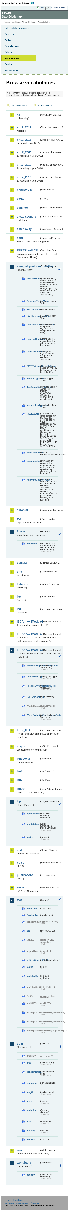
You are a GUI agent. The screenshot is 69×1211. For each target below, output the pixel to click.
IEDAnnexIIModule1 (28, 621)
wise (20, 1150)
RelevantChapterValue (33, 479)
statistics (31, 1110)
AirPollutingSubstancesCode (33, 665)
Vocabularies (12, 58)
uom (20, 1043)
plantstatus (33, 824)
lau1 (19, 771)
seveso (22, 887)
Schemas (9, 52)
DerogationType (33, 676)
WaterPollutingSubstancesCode (33, 715)
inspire (21, 746)
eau (28, 931)
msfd (20, 850)
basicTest (32, 908)
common (23, 207)
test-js (30, 967)
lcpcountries (33, 813)
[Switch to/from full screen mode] (48, 8)
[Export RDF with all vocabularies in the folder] (59, 270)
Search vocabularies (20, 105)
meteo (30, 1101)
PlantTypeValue (33, 452)
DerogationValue (33, 351)
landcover (23, 758)
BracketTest (33, 915)
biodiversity (25, 189)
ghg (19, 571)
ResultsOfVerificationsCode (33, 686)
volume (31, 1139)
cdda (20, 198)
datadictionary (26, 216)
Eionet (18, 22)
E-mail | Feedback (14, 1200)
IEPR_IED (23, 730)
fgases (21, 531)
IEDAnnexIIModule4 (28, 650)
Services (9, 64)
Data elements (12, 46)
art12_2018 (24, 139)
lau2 (19, 780)
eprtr (20, 237)
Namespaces (11, 70)
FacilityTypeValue (33, 378)
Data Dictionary (30, 22)
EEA (19, 3)
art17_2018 (24, 177)
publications (25, 875)
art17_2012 (24, 164)
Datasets (9, 34)
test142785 (32, 976)
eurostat (22, 510)
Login (42, 8)
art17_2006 (24, 152)
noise (20, 862)
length (30, 1092)
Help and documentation (17, 28)
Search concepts (45, 105)
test (19, 900)
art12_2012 (24, 127)
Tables (8, 40)
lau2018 (22, 789)
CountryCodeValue (33, 339)
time (29, 1121)
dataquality (24, 229)
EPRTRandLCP (27, 250)
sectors (30, 837)
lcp (19, 801)
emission (32, 1083)
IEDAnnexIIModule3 (28, 634)
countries (32, 543)
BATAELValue (33, 309)
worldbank (24, 1162)
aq (18, 114)
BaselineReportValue (33, 301)
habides (22, 584)
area (29, 1062)
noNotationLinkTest (33, 960)
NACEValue (33, 414)
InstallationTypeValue (33, 405)
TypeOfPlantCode (33, 697)
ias (19, 596)
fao (19, 519)
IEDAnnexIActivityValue (33, 387)
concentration (33, 1072)
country (31, 1174)
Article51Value (33, 278)
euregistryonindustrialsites (28, 266)
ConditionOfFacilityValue (33, 324)
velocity (31, 1130)
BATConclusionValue (33, 316)
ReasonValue (33, 461)
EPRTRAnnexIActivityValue (33, 366)
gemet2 (22, 562)
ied (19, 609)
